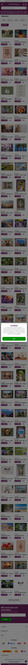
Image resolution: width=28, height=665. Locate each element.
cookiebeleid (10, 332)
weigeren (18, 333)
